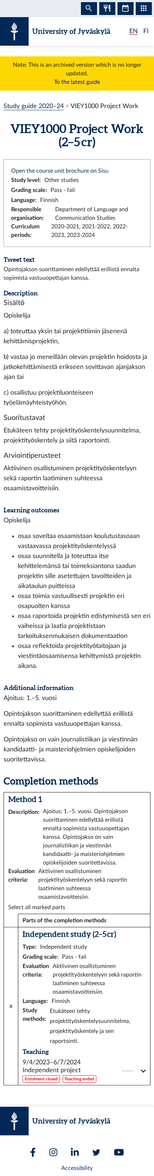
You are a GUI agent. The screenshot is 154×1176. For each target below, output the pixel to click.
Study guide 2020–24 (34, 106)
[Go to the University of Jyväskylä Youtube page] (119, 1152)
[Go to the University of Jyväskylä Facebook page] (33, 1152)
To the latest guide (77, 82)
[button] (84, 1071)
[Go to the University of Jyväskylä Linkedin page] (75, 1152)
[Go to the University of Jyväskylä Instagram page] (53, 1152)
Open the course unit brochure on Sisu (60, 171)
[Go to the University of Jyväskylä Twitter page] (96, 1152)
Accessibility (77, 1168)
